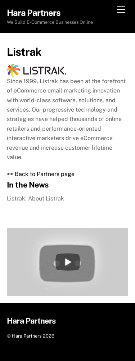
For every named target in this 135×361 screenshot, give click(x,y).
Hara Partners (27, 336)
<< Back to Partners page (41, 174)
